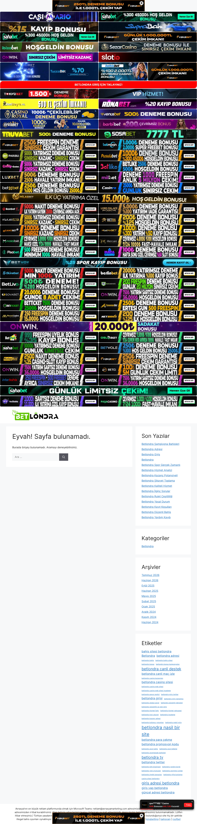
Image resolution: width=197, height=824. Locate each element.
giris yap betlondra (155, 788)
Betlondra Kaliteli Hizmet (157, 485)
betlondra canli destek (161, 669)
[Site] (49, 144)
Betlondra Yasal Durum (156, 501)
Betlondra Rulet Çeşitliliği (157, 496)
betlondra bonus (148, 664)
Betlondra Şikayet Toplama (158, 480)
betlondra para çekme (157, 740)
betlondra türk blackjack (151, 767)
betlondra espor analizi (151, 694)
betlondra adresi (168, 656)
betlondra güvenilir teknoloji (172, 703)
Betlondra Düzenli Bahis (156, 512)
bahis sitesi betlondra (156, 651)
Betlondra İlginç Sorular (156, 491)
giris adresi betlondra (160, 783)
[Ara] (63, 457)
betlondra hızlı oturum (150, 715)
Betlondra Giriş (151, 454)
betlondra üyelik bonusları (152, 775)
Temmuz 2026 (150, 575)
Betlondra (148, 459)
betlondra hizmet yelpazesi (171, 711)
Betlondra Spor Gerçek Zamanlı (161, 464)
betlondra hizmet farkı (150, 711)
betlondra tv (152, 757)
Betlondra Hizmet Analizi (157, 470)
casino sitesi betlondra (150, 779)
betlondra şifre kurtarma (172, 775)
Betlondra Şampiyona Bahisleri (160, 444)
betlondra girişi (152, 698)
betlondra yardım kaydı (171, 767)
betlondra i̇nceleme (167, 715)
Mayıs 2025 (149, 596)
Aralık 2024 (149, 611)
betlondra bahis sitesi (164, 660)
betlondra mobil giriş (173, 723)
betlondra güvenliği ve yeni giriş (154, 707)
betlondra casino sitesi (157, 682)
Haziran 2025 (150, 590)
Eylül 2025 (148, 585)
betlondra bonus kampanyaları (168, 664)
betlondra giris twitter (169, 694)
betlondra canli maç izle (158, 674)
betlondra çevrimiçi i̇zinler (172, 771)
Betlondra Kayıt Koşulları (157, 506)
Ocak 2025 (148, 606)
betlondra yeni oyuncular (151, 771)
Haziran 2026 (150, 580)
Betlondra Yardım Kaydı (156, 517)
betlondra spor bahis (150, 749)
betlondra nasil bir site (161, 731)
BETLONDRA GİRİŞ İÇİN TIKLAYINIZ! (99, 84)
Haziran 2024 (150, 622)
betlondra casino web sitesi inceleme (156, 691)
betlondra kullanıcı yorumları (153, 723)
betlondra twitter (153, 762)
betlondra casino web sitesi (152, 687)
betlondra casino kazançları (152, 678)
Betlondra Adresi (152, 449)
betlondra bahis (148, 660)
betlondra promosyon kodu (160, 744)
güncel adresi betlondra (158, 792)
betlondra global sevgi (150, 703)
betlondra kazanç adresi (151, 719)
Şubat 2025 (149, 601)
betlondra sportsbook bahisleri (154, 753)
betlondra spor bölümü (168, 749)
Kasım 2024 (149, 617)
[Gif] (98, 198)
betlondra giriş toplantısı (173, 699)
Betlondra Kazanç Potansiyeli (160, 475)
